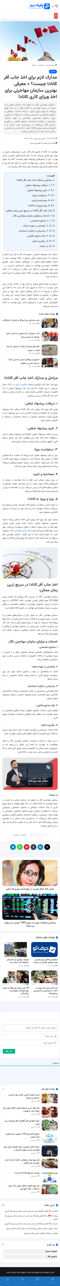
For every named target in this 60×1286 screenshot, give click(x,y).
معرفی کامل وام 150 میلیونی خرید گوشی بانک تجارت (22, 1135)
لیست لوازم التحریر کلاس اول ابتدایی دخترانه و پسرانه (24, 1096)
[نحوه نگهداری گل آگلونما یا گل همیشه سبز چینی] (50, 1125)
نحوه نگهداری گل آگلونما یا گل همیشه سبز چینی (22, 1122)
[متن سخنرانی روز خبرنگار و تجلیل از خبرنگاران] (50, 323)
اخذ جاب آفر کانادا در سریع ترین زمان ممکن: (29, 211)
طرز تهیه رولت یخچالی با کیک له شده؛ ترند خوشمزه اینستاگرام (22, 1161)
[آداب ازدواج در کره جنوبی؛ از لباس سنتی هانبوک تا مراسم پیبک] (50, 337)
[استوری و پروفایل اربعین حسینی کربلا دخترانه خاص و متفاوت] (50, 363)
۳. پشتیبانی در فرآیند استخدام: (33, 231)
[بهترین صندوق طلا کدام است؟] (50, 1177)
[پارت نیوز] (39, 6)
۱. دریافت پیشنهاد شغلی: (37, 185)
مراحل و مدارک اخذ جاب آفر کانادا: (34, 180)
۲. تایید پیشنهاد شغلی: (38, 190)
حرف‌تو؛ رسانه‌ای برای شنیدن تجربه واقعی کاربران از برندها (46, 961)
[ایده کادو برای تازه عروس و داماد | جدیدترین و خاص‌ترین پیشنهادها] (44, 977)
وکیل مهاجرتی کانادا (18, 530)
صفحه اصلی (50, 65)
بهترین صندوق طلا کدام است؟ (26, 1173)
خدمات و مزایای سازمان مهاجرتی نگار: (31, 216)
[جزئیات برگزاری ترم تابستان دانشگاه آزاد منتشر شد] (15, 949)
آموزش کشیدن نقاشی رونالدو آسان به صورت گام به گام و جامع (29, 1228)
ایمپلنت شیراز (51, 1251)
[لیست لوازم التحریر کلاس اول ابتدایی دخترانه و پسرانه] (50, 1099)
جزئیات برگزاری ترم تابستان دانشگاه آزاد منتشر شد (18, 961)
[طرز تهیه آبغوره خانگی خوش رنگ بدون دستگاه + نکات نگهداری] (50, 1189)
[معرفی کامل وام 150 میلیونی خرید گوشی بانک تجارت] (50, 1138)
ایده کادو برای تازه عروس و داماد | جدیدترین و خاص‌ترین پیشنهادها (45, 990)
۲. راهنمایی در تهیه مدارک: (35, 226)
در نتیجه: (43, 246)
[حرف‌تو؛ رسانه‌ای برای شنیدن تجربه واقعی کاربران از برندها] (44, 949)
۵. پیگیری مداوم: (40, 241)
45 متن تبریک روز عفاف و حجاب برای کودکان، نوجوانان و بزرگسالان (15, 990)
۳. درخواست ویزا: (41, 195)
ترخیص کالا (52, 1256)
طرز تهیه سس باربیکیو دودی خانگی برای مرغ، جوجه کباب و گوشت (21, 1109)
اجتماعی (41, 65)
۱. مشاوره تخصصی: (39, 221)
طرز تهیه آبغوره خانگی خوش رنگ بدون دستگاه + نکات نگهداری (23, 1187)
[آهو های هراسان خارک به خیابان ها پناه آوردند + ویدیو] (50, 350)
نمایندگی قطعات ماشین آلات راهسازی (37, 1233)
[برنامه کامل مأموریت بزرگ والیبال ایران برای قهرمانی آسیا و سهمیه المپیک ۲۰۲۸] (50, 1151)
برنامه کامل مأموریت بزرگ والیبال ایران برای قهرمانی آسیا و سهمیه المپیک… (21, 1148)
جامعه (34, 65)
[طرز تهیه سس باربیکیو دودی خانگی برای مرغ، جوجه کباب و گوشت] (50, 1112)
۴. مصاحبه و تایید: (40, 200)
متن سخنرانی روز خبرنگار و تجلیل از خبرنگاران (20, 320)
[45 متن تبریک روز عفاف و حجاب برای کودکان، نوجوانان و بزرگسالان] (15, 977)
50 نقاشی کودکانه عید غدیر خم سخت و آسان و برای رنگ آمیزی (28, 1211)
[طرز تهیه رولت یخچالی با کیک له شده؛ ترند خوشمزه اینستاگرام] (50, 1164)
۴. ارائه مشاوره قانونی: (37, 236)
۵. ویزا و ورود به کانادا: (39, 206)
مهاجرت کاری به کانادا (17, 384)
